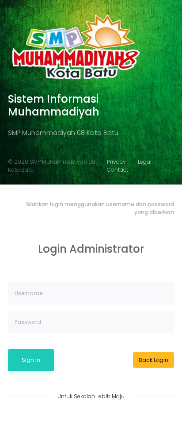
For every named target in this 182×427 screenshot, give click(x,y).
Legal (145, 161)
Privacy (116, 161)
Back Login (153, 360)
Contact (117, 169)
